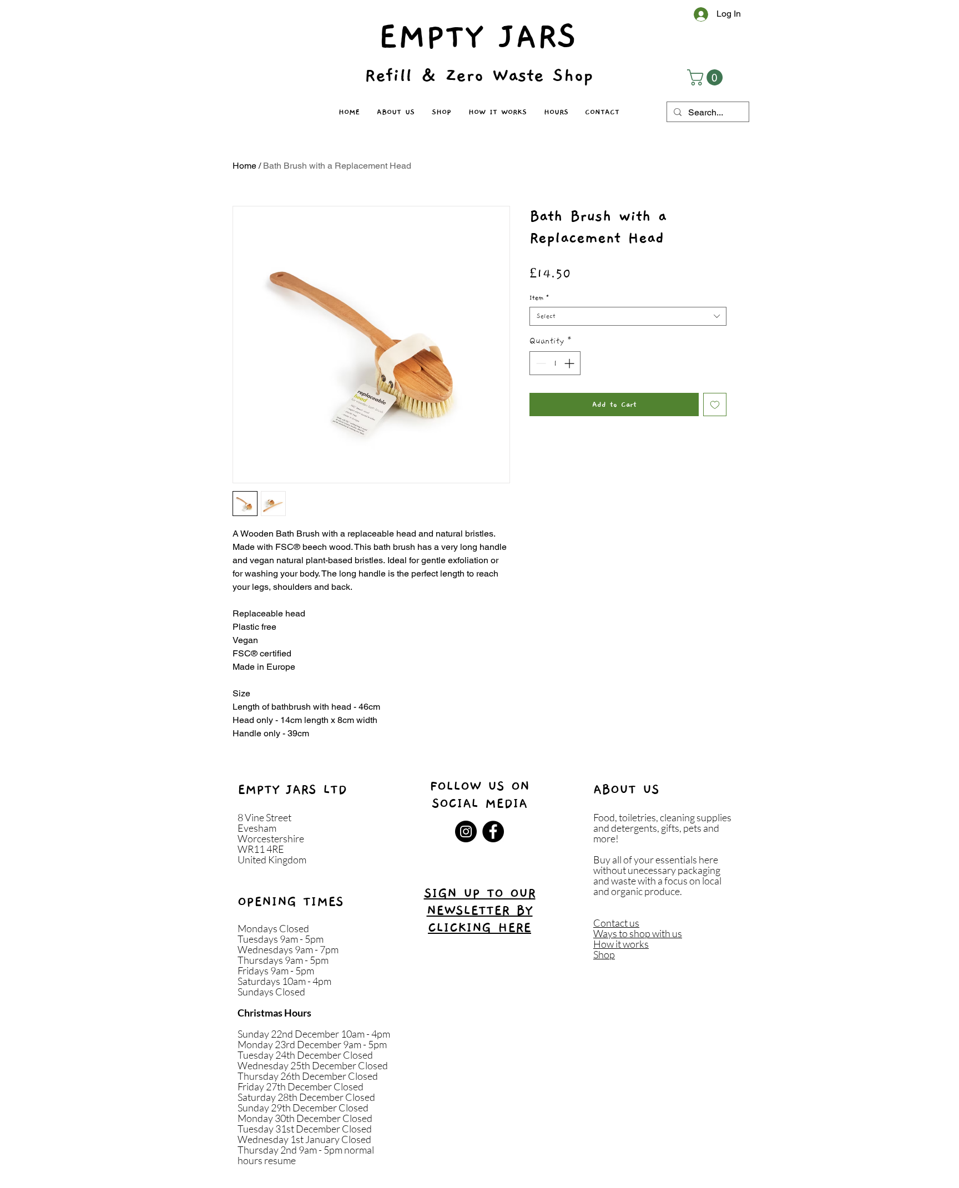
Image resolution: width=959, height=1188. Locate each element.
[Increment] (570, 363)
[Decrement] (539, 363)
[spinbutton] (555, 363)
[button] (706, 77)
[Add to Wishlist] (714, 404)
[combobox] (627, 316)
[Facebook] (493, 831)
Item (539, 297)
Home (244, 165)
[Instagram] (466, 831)
